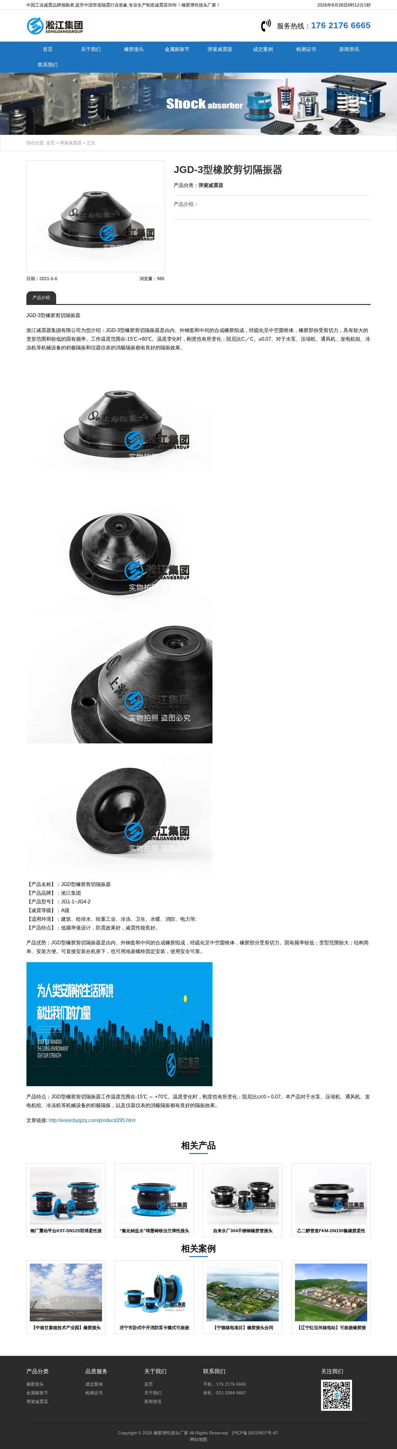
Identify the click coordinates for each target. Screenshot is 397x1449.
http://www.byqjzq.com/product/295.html (92, 1120)
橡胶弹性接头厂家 (171, 1432)
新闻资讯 (349, 49)
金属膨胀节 (177, 49)
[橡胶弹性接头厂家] (54, 25)
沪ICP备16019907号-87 (255, 1432)
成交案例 (263, 49)
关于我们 (91, 49)
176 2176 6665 (341, 25)
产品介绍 (41, 297)
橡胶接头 (134, 49)
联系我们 (48, 64)
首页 (48, 49)
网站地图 (198, 1439)
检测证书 (306, 49)
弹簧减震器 (219, 49)
